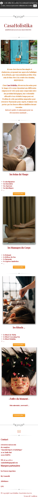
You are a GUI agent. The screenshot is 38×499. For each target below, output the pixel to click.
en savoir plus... (19, 194)
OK (35, 6)
